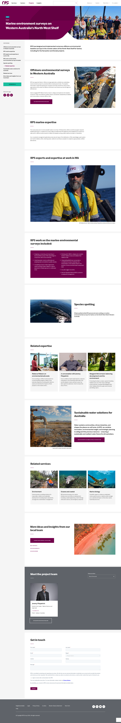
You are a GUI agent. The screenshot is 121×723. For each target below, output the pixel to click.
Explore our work (34, 551)
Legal (28, 706)
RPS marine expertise (9, 51)
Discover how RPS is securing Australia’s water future (89, 439)
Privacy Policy (36, 706)
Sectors (22, 3)
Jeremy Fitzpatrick (38, 603)
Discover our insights (35, 548)
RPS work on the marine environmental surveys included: (12, 59)
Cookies (44, 706)
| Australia (42, 613)
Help (17, 708)
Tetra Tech (105, 3)
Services (14, 3)
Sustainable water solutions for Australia (11, 69)
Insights (39, 3)
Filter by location (91, 573)
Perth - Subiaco (36, 613)
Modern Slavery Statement (55, 706)
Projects (31, 3)
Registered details (20, 706)
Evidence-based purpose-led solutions (42, 540)
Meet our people (33, 545)
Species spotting (7, 63)
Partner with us (12, 84)
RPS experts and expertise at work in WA (11, 55)
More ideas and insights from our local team (12, 77)
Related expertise (10, 66)
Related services (7, 73)
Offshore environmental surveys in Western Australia (12, 47)
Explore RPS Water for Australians (41, 101)
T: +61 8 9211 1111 (35, 610)
